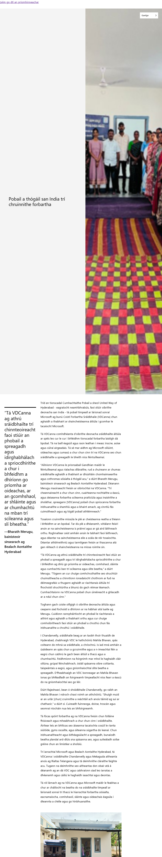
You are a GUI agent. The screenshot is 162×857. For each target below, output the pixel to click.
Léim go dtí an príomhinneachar (19, 2)
